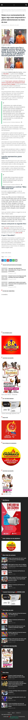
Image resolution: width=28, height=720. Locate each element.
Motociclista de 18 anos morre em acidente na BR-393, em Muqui (16, 626)
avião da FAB (18, 232)
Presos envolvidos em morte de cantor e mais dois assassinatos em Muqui (17, 705)
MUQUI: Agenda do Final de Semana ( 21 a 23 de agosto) (17, 633)
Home (9, 712)
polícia (9, 9)
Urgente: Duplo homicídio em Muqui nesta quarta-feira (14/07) (16, 676)
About (13, 712)
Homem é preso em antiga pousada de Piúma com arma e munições (17, 276)
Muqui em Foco (6, 25)
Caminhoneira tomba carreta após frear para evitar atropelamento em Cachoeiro (17, 284)
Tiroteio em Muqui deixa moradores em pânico (17, 691)
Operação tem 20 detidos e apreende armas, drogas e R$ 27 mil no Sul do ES (17, 270)
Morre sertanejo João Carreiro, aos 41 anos (17, 697)
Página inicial (4, 9)
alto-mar (6, 228)
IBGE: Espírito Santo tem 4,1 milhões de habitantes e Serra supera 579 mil (17, 565)
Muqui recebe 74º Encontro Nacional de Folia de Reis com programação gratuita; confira (17, 579)
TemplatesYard (14, 716)
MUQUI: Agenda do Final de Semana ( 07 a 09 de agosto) (17, 614)
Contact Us (18, 712)
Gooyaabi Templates (14, 718)
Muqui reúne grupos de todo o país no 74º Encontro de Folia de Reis (17, 558)
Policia (6, 256)
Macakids (6, 73)
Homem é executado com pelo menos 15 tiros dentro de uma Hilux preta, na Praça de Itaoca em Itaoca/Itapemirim (17, 684)
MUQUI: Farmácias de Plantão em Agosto (16, 571)
